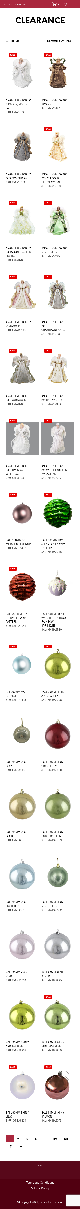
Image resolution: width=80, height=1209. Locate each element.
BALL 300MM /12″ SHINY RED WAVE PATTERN (16, 617)
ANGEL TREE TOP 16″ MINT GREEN (54, 250)
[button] (55, 4)
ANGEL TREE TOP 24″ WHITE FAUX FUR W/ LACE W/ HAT (54, 469)
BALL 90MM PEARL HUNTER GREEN (52, 834)
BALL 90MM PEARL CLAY (17, 764)
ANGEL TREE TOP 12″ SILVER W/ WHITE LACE (18, 104)
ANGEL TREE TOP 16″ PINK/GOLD (18, 324)
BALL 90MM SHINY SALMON (52, 1114)
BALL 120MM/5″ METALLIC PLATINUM (18, 542)
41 (11, 1146)
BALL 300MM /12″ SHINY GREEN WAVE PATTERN (53, 543)
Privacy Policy (40, 1188)
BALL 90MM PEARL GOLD (17, 834)
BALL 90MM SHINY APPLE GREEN (17, 1044)
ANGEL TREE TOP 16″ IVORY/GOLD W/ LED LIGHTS (18, 252)
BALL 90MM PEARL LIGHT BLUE (17, 904)
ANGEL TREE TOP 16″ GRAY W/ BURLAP (18, 176)
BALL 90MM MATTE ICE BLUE (17, 693)
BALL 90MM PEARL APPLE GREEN (52, 693)
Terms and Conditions (40, 1182)
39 (55, 1139)
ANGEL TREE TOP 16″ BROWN (54, 102)
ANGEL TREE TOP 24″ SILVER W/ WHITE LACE (16, 469)
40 (66, 1139)
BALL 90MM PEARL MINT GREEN (52, 904)
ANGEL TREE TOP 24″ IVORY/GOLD (16, 398)
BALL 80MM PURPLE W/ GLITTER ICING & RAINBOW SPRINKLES (53, 619)
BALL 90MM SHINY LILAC (17, 1114)
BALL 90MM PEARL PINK (17, 974)
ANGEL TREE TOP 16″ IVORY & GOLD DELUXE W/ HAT (54, 178)
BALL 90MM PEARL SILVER (52, 974)
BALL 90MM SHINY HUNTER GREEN (52, 1044)
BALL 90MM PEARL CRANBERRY (52, 764)
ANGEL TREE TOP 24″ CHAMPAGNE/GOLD (53, 325)
